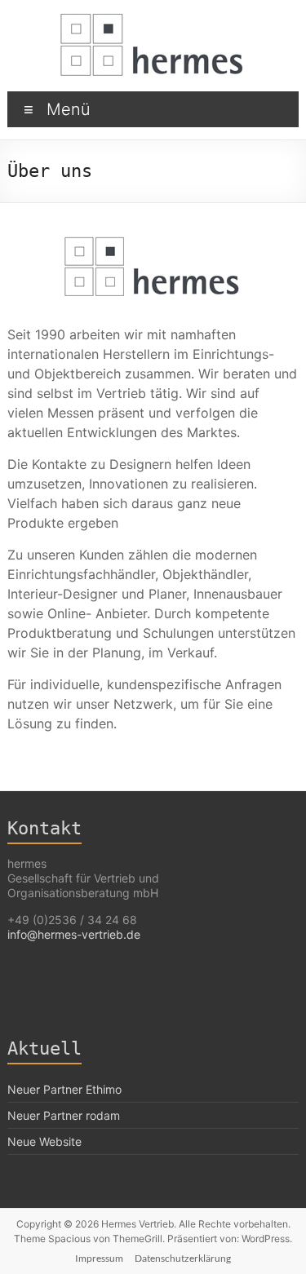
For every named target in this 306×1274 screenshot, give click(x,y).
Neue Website (44, 1141)
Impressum (99, 1258)
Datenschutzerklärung (183, 1258)
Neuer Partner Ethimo (64, 1089)
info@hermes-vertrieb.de (73, 934)
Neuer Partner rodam (63, 1115)
